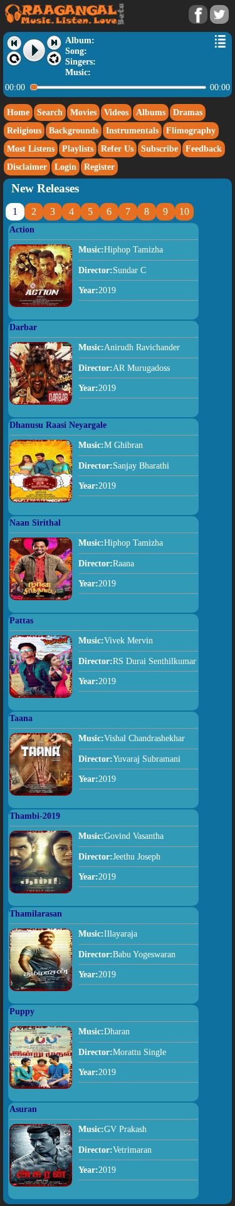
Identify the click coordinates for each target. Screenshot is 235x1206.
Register (99, 167)
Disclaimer (27, 167)
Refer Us (117, 148)
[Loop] (14, 59)
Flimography (191, 130)
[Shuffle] (54, 59)
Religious (24, 130)
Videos (116, 112)
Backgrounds (73, 130)
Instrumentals (132, 130)
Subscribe (159, 148)
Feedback (203, 148)
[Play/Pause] (34, 50)
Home (18, 112)
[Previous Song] (14, 43)
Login (65, 167)
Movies (83, 112)
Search (50, 112)
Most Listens (31, 148)
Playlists (77, 148)
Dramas (187, 112)
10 (184, 211)
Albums (150, 112)
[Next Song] (54, 43)
